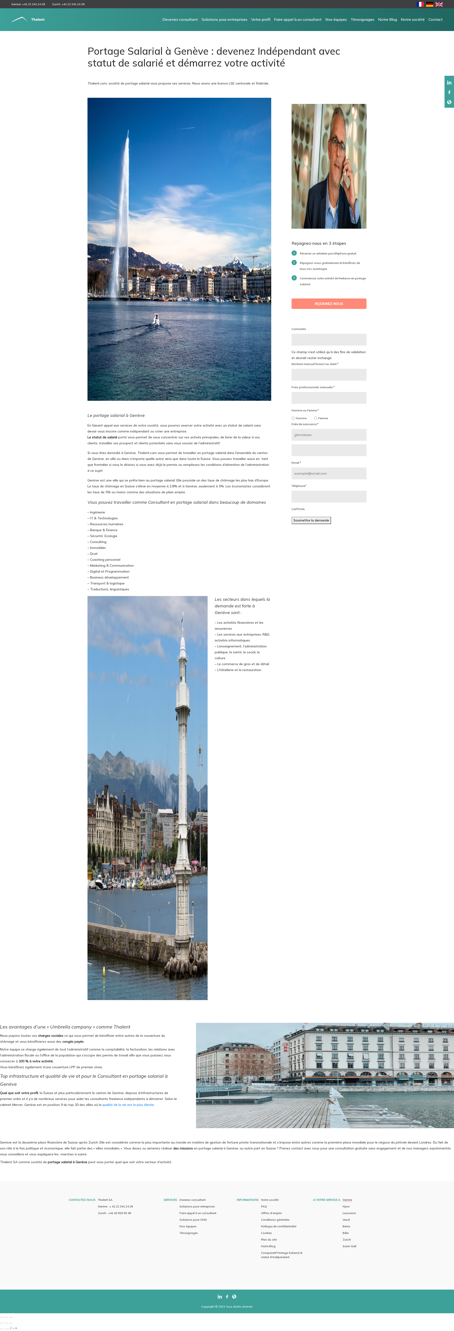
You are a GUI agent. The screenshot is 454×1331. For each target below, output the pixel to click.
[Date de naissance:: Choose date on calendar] (329, 450)
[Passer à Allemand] (429, 5)
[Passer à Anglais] (439, 5)
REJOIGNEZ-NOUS (329, 304)
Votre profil (260, 19)
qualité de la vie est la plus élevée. (128, 1105)
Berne (346, 1226)
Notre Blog (387, 19)
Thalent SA (105, 1200)
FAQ (264, 1206)
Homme (301, 418)
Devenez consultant (180, 19)
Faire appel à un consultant (298, 19)
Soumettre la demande (311, 520)
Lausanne (349, 1213)
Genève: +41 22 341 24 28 (28, 4)
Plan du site (269, 1239)
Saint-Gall (349, 1246)
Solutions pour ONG (193, 1219)
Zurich (347, 1239)
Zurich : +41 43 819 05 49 (114, 1213)
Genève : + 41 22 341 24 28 (115, 1206)
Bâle (346, 1233)
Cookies (266, 1233)
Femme (323, 418)
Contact (435, 19)
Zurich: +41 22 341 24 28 (68, 4)
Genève (347, 1200)
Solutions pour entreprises (224, 19)
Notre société (413, 19)
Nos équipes (336, 19)
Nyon (346, 1206)
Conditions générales (275, 1219)
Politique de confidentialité (278, 1226)
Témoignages (362, 19)
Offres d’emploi (271, 1213)
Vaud (346, 1219)
